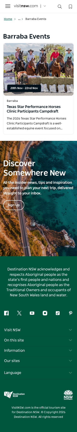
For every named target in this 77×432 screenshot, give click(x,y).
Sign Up (14, 205)
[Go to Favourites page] (70, 6)
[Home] (26, 6)
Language (12, 373)
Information (14, 351)
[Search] (59, 7)
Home (8, 19)
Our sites (12, 361)
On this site (14, 340)
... (19, 19)
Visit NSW (12, 330)
